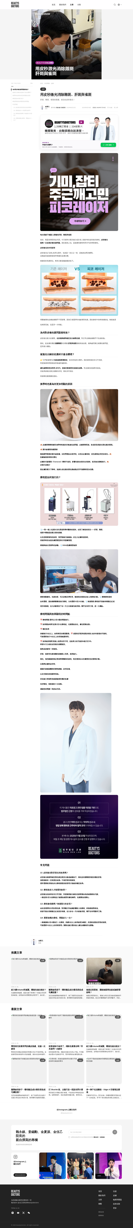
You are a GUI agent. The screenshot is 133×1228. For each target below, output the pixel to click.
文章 (100, 1199)
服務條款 (102, 1137)
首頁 (41, 83)
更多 (115, 1208)
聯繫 (100, 1204)
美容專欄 (46, 83)
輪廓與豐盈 (117, 1199)
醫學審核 (63, 107)
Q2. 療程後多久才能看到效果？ (22, 110)
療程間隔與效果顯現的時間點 (21, 101)
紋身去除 (116, 1204)
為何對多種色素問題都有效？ (21, 89)
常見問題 (15, 104)
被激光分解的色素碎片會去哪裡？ (22, 92)
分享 (117, 107)
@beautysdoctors (66, 1113)
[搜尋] (115, 5)
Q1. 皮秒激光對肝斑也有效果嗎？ (23, 107)
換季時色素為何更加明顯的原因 (21, 95)
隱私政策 (96, 1137)
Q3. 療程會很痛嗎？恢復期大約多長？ (23, 114)
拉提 (115, 1191)
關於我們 (101, 1195)
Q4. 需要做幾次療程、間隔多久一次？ (23, 119)
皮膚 (52, 83)
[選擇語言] (120, 5)
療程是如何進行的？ (18, 98)
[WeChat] (28, 1213)
